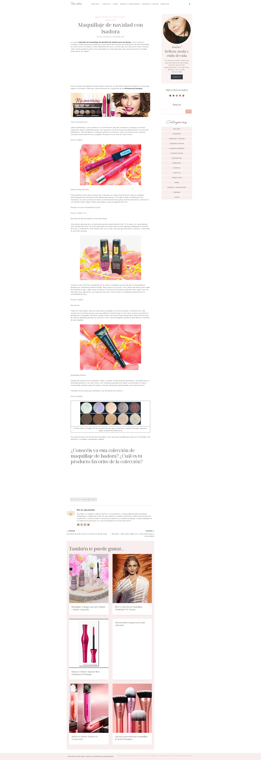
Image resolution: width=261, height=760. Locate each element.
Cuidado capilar (177, 143)
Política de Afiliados (128, 756)
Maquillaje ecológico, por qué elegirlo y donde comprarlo (88, 608)
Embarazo (177, 163)
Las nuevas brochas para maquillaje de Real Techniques (131, 738)
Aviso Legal (164, 756)
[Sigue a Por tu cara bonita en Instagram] (85, 524)
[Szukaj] (188, 111)
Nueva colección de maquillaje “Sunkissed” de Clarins (128, 608)
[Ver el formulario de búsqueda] (189, 4)
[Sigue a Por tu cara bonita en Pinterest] (88, 524)
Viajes (176, 197)
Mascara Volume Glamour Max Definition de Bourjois (86, 673)
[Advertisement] (110, 70)
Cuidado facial (176, 153)
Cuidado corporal (177, 148)
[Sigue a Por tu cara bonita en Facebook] (78, 524)
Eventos (176, 168)
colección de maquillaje (80, 499)
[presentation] (88, 578)
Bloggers (177, 133)
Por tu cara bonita (105, 37)
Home (98, 17)
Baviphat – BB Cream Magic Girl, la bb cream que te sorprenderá (133, 533)
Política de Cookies (149, 756)
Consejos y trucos (150, 4)
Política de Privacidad (181, 756)
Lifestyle (177, 173)
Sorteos (176, 192)
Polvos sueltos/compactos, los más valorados (130, 624)
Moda (115, 4)
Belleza (177, 129)
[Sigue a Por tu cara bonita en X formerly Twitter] (81, 524)
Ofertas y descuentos (130, 4)
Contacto (165, 4)
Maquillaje (110, 20)
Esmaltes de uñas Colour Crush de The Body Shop (87, 532)
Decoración (177, 158)
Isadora (93, 499)
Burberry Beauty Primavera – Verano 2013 (85, 738)
